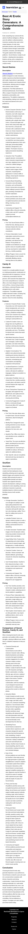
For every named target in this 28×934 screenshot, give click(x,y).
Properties (14, 917)
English (15, 11)
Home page (5, 11)
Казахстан (14, 926)
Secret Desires (7, 73)
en (23, 7)
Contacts (14, 922)
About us (14, 919)
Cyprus (14, 929)
